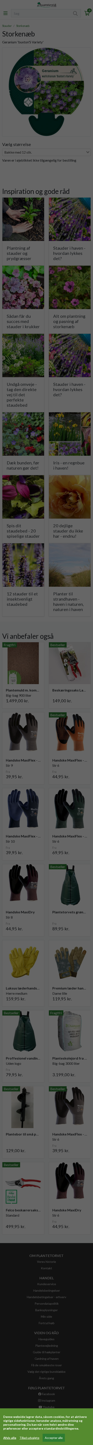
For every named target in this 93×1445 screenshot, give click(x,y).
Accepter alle (54, 1438)
